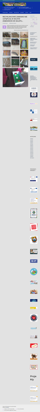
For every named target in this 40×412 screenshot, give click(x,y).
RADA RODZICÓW (16, 12)
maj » (33, 26)
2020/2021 (31, 148)
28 (31, 25)
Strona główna (5, 12)
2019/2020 (10, 23)
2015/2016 (31, 141)
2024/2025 (31, 153)
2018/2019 (31, 145)
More (30, 12)
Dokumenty (22, 12)
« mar (31, 26)
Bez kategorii (14, 23)
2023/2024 (31, 152)
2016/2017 (31, 142)
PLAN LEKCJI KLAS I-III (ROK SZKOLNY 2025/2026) (33, 33)
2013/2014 (31, 138)
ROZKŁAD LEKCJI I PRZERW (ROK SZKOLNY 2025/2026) (33, 39)
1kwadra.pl (7, 407)
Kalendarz (11, 12)
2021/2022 (31, 149)
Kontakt (26, 12)
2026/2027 (31, 156)
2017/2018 (31, 144)
